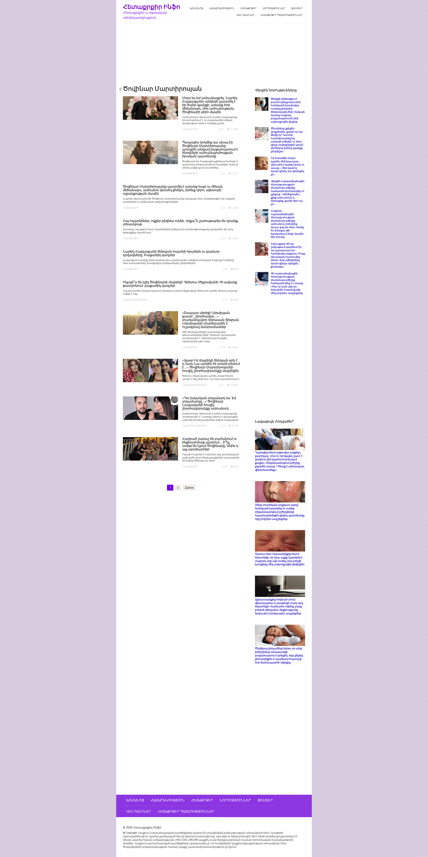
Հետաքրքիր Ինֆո (151, 6)
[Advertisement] (214, 52)
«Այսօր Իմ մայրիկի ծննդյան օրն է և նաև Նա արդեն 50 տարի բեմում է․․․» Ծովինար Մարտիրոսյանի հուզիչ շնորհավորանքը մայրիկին (211, 365)
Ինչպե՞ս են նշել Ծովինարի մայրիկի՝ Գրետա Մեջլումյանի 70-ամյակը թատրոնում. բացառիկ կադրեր (180, 284)
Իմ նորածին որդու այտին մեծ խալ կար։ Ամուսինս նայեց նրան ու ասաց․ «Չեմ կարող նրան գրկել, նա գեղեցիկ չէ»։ (287, 166)
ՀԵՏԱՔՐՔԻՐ (248, 8)
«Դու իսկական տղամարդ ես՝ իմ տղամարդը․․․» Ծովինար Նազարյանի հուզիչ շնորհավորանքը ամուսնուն (209, 403)
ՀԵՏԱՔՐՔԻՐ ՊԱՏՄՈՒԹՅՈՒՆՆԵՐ (281, 15)
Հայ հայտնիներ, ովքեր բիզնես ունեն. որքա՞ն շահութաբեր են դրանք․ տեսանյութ (181, 222)
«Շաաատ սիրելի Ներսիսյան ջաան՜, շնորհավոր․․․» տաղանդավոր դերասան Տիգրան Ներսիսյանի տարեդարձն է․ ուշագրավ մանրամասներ (210, 320)
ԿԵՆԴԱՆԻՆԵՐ (245, 15)
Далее (189, 487)
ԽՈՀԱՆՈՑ (196, 8)
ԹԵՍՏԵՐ (296, 8)
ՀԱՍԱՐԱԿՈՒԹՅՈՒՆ (221, 8)
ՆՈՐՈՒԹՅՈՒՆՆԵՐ (273, 8)
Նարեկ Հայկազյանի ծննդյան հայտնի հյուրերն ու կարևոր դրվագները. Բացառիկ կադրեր (171, 253)
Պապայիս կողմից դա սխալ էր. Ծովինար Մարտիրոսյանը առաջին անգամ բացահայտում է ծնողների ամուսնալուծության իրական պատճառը (210, 149)
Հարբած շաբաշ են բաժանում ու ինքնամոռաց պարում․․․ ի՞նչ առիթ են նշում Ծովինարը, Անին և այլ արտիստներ (210, 444)
